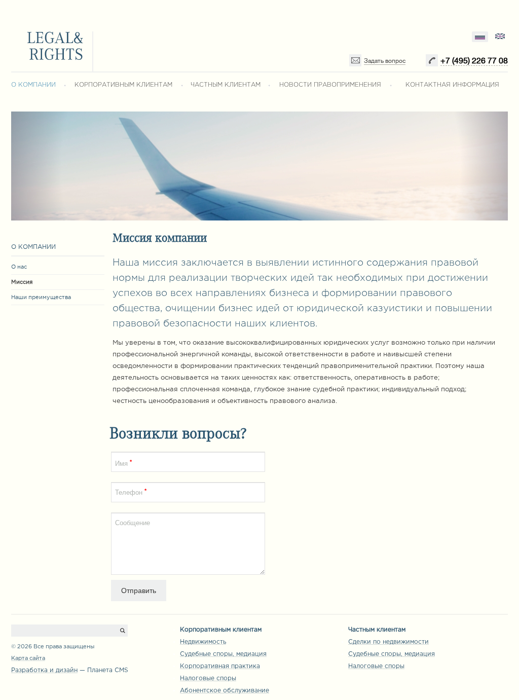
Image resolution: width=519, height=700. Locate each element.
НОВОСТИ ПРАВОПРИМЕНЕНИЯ (330, 85)
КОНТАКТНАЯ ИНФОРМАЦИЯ (452, 85)
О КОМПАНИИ (33, 85)
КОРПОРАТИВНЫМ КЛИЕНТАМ (123, 85)
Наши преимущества (41, 297)
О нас (19, 267)
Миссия (21, 282)
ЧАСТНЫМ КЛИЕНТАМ (226, 85)
